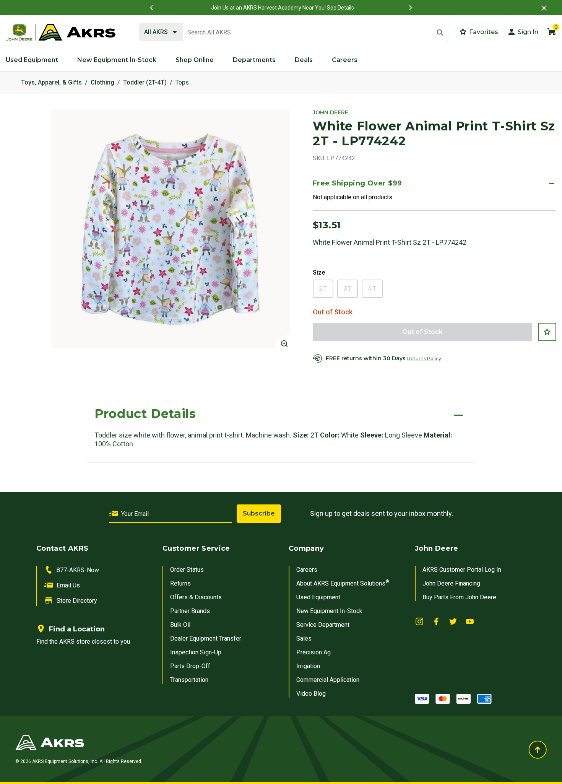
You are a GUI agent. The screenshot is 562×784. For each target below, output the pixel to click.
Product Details (145, 413)
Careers (306, 569)
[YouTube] (469, 621)
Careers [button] (344, 59)
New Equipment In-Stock (329, 611)
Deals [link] (304, 59)
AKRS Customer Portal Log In (461, 569)
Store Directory (77, 600)
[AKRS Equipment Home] (61, 32)
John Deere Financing (451, 583)
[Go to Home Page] (189, 742)
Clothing (102, 82)
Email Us (68, 585)
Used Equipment (318, 597)
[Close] (544, 8)
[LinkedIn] (419, 621)
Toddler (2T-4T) (145, 82)
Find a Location (77, 629)
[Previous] (151, 7)
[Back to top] (537, 749)
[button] (522, 31)
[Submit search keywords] (440, 32)
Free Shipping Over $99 (357, 183)
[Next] (410, 7)
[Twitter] (453, 621)
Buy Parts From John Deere (459, 597)
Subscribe (259, 513)
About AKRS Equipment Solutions (342, 583)
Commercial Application (327, 679)
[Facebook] (436, 621)
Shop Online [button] (194, 59)
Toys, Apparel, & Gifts (51, 82)
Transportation (189, 679)
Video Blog (311, 693)
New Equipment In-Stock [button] (116, 59)
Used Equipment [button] (32, 59)
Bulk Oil (180, 624)
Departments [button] (254, 59)
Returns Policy (424, 358)
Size (319, 272)
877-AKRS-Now (78, 570)
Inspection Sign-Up (195, 652)
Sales (304, 638)
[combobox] (294, 32)
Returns (180, 583)
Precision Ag (313, 652)
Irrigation (308, 666)
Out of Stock (422, 331)
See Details (338, 8)
